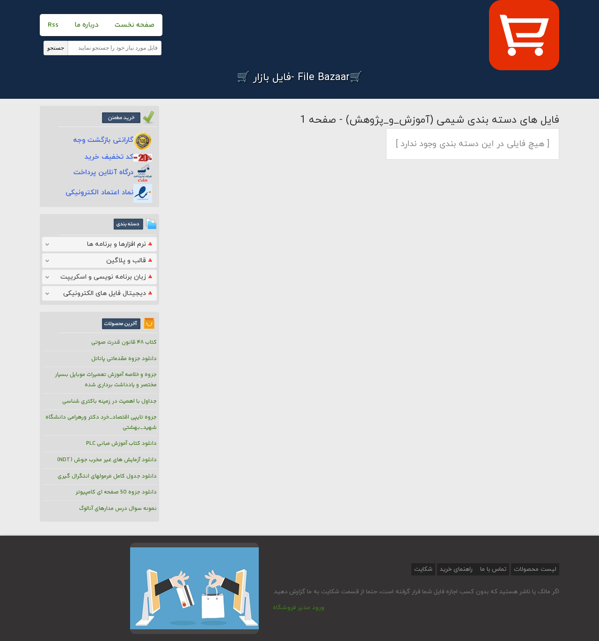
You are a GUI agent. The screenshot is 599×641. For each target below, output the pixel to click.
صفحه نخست (134, 25)
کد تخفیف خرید (109, 157)
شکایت (423, 569)
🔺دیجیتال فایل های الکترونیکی (108, 293)
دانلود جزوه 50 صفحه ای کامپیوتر (116, 492)
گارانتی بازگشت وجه (103, 140)
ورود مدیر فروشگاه (298, 607)
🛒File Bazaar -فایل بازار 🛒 (299, 77)
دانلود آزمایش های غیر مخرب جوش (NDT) (107, 460)
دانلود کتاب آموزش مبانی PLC (121, 443)
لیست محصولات (535, 569)
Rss (53, 25)
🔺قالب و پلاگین (130, 260)
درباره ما (86, 25)
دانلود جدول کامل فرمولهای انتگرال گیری (107, 476)
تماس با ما (492, 569)
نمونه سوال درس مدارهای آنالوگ (118, 508)
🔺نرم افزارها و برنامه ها (120, 244)
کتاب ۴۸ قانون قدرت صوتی (124, 342)
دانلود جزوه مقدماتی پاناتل (124, 358)
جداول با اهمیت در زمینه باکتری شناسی (109, 401)
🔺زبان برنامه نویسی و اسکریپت (107, 277)
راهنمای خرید (456, 569)
